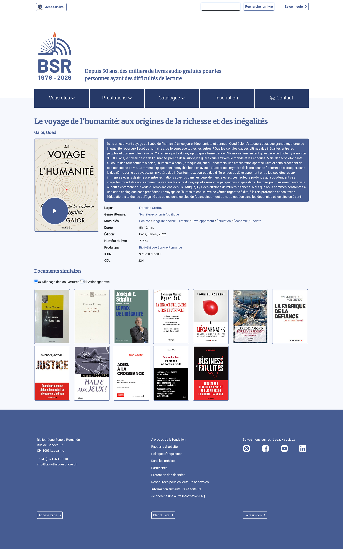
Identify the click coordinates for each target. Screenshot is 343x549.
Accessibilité (54, 7)
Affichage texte (99, 282)
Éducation (224, 221)
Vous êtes (60, 98)
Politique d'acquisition (166, 454)
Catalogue (169, 98)
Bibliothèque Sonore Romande (160, 247)
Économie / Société (247, 221)
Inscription (226, 98)
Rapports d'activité (164, 446)
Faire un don (253, 515)
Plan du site (161, 515)
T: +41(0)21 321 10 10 (52, 459)
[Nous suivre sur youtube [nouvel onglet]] (284, 448)
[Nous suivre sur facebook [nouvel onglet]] (265, 448)
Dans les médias (163, 461)
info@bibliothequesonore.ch (57, 464)
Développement (203, 221)
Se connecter (295, 6)
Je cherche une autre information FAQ (178, 496)
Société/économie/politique (159, 214)
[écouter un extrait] (55, 211)
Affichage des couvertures (60, 282)
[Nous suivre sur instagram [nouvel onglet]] (246, 448)
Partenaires (159, 468)
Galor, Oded (45, 132)
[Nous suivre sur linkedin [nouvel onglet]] (302, 448)
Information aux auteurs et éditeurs (176, 489)
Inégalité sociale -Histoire (171, 221)
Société (145, 221)
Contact (284, 98)
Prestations (115, 98)
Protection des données (168, 475)
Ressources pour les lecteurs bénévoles (180, 482)
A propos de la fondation (168, 439)
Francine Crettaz (151, 208)
